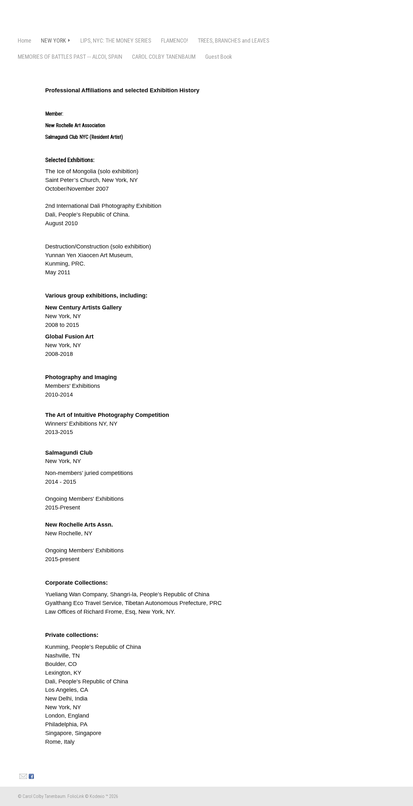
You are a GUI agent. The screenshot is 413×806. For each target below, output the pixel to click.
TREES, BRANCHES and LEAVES (233, 40)
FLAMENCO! (174, 40)
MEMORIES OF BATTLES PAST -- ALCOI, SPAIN (70, 56)
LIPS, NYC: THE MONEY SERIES (115, 40)
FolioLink (75, 796)
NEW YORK (53, 40)
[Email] (22, 776)
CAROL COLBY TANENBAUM (164, 56)
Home (24, 40)
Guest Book (218, 56)
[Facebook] (30, 776)
